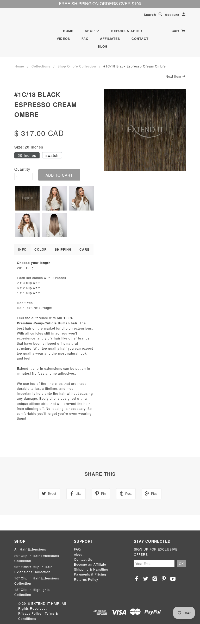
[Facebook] (136, 578)
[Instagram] (155, 578)
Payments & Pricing (90, 574)
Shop (90, 30)
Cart (176, 30)
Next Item (174, 76)
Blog (103, 46)
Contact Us (83, 559)
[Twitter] (145, 578)
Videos (63, 38)
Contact (140, 38)
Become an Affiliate (90, 564)
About (79, 554)
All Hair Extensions (30, 549)
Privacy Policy (30, 613)
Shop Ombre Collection (77, 66)
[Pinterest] (164, 578)
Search (150, 14)
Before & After (126, 30)
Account (172, 14)
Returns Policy (86, 579)
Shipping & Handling (91, 569)
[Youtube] (173, 578)
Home (68, 30)
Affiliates (110, 38)
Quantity (22, 169)
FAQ (85, 38)
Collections (41, 66)
